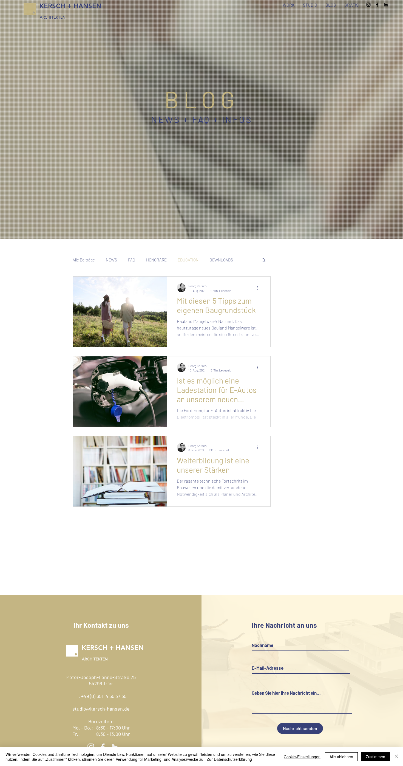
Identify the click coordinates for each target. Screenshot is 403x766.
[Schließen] (396, 757)
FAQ (131, 259)
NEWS (111, 259)
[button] (263, 260)
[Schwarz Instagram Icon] (368, 4)
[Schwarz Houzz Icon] (386, 4)
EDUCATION (188, 259)
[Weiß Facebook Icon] (102, 746)
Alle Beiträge (84, 259)
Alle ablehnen (341, 756)
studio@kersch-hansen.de (101, 709)
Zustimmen (375, 756)
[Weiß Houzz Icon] (114, 746)
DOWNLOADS (221, 259)
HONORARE (156, 259)
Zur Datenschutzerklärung (229, 759)
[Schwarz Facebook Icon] (377, 4)
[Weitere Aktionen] (259, 288)
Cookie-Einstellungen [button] (302, 756)
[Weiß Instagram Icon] (90, 746)
